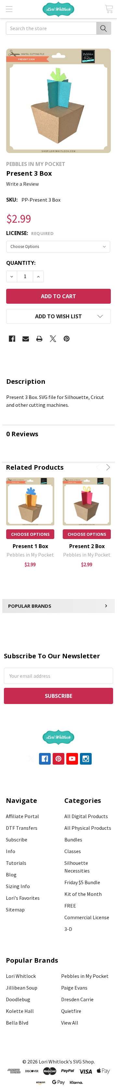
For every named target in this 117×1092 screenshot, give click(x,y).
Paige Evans (74, 987)
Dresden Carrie (77, 999)
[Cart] (109, 9)
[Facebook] (12, 339)
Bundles (73, 839)
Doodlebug (18, 999)
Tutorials (16, 863)
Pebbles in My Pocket (85, 976)
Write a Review (22, 184)
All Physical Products (87, 828)
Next (107, 467)
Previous (99, 467)
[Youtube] (72, 759)
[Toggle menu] (9, 9)
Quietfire (71, 1011)
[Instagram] (86, 759)
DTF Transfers (21, 828)
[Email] (26, 339)
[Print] (39, 339)
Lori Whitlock (21, 976)
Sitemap (15, 909)
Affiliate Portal (22, 816)
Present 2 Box (87, 546)
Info (10, 851)
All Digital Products (86, 816)
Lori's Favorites (23, 898)
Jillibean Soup (21, 987)
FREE (70, 905)
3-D (68, 929)
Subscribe (16, 839)
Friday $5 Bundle (82, 882)
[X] (53, 339)
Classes (72, 851)
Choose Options (30, 534)
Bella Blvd (17, 1022)
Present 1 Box (30, 546)
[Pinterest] (66, 339)
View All (69, 1022)
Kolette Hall (20, 1011)
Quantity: (20, 262)
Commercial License (86, 917)
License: (30, 233)
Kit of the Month (83, 894)
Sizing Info (18, 886)
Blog (11, 874)
